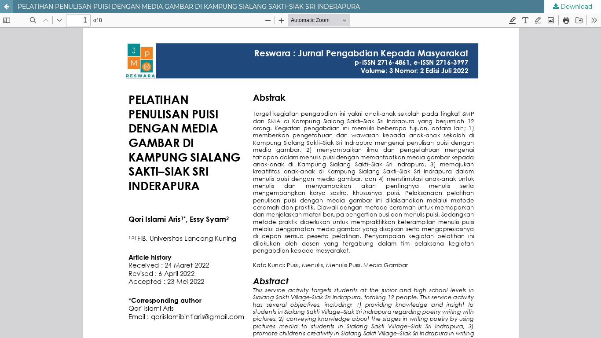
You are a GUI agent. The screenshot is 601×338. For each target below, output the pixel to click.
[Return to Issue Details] (6, 6)
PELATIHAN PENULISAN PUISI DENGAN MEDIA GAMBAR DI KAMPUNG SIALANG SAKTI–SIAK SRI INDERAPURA (189, 7)
